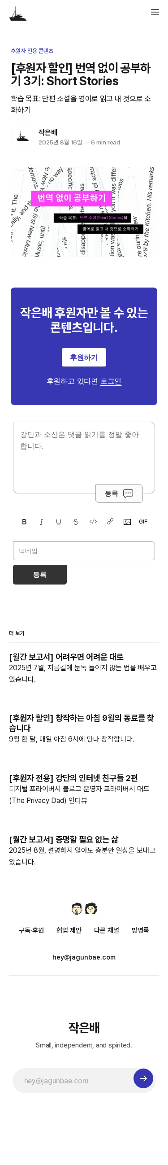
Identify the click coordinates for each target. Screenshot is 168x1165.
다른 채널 (106, 930)
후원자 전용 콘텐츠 (32, 51)
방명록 (140, 930)
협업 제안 (69, 930)
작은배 (48, 132)
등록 (111, 493)
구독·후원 (31, 930)
